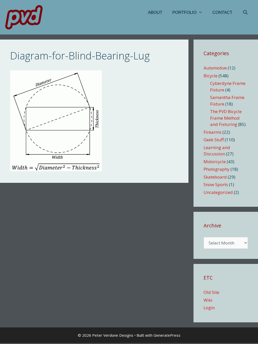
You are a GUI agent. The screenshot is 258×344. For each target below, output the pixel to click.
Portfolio (184, 12)
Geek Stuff (214, 140)
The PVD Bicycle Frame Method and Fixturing (226, 118)
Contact (222, 12)
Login (209, 308)
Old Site (211, 292)
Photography (217, 169)
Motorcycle (215, 161)
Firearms (212, 132)
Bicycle (210, 76)
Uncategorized (218, 192)
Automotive (215, 68)
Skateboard (215, 177)
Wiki (208, 300)
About (155, 12)
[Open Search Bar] (245, 12)
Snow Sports (216, 184)
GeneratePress (166, 335)
